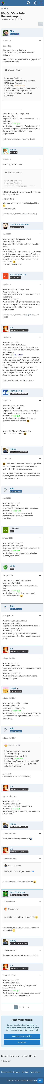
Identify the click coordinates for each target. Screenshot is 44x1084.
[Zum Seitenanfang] (40, 1080)
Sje (24, 380)
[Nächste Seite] (28, 1007)
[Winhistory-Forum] (3, 3)
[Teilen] (40, 24)
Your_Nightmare (28, 315)
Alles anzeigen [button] (22, 187)
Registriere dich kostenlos (28, 1027)
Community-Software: (22, 1081)
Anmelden (22, 1042)
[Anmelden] (34, 3)
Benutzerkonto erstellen (22, 1036)
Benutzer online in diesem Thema (18, 1055)
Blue (24, 139)
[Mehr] (40, 40)
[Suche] (28, 3)
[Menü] (40, 3)
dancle (25, 214)
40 (23, 1007)
